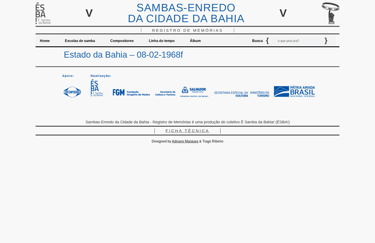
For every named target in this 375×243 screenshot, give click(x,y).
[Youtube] (200, 110)
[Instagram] (187, 110)
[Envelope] (174, 110)
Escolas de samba (80, 41)
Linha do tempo (162, 41)
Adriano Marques (185, 141)
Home (45, 41)
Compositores (122, 41)
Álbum (195, 41)
